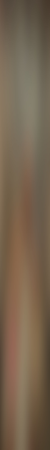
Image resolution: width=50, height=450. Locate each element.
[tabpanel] (25, 332)
